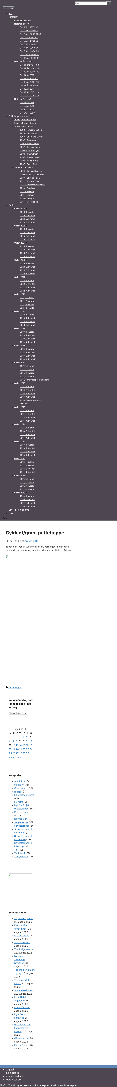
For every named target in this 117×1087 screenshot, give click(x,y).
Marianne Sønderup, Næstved (19, 959)
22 (24, 749)
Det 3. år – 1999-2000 (30, 34)
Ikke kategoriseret (24, 795)
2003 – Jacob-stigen (30, 150)
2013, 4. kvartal (27, 455)
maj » (20, 757)
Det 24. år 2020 (27, 113)
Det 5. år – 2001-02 (29, 41)
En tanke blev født (22, 20)
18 (10, 749)
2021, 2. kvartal (27, 301)
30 (27, 753)
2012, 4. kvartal (27, 472)
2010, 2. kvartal (27, 499)
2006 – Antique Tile (29, 160)
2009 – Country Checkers (32, 174)
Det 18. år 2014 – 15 (29, 89)
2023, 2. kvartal (27, 267)
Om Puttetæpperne (19, 509)
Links (11, 513)
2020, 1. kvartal (27, 314)
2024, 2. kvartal (27, 249)
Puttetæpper (15, 687)
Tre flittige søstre (23, 949)
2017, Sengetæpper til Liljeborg (34, 379)
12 (13, 745)
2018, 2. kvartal (27, 352)
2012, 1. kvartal (27, 462)
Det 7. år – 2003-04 (29, 47)
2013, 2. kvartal (27, 448)
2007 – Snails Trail (28, 164)
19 (13, 749)
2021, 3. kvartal (27, 304)
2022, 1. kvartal (27, 280)
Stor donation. (22, 942)
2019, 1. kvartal (27, 332)
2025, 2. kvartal (27, 232)
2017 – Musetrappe (29, 202)
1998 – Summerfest (29, 133)
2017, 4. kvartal (27, 376)
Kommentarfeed (14, 1076)
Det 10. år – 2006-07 (30, 58)
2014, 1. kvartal (27, 427)
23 (27, 749)
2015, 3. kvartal (27, 417)
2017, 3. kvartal (27, 373)
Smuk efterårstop (23, 990)
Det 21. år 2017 (27, 102)
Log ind (10, 1069)
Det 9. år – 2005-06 (29, 54)
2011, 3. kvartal (27, 486)
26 (13, 753)
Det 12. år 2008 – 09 (29, 68)
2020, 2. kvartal (27, 318)
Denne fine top (22, 1007)
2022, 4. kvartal (27, 291)
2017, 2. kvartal (27, 369)
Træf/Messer (21, 856)
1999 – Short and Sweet (31, 136)
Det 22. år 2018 (27, 106)
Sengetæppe (21, 822)
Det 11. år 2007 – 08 (29, 65)
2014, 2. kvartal (27, 431)
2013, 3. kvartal (27, 451)
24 (31, 749)
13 (17, 745)
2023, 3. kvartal (27, 270)
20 (17, 749)
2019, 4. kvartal (27, 342)
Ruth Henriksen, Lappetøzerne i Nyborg (22, 1028)
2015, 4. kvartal (27, 421)
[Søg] (109, 3)
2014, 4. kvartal (27, 438)
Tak (16, 849)
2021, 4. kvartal (27, 308)
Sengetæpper (21, 825)
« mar (12, 757)
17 (31, 745)
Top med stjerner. (23, 918)
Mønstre (18, 801)
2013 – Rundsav (27, 188)
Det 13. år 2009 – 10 (29, 71)
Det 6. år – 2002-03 (29, 44)
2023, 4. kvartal (27, 273)
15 (24, 745)
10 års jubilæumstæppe (25, 119)
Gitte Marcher (21, 1038)
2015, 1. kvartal (27, 410)
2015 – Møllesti (27, 195)
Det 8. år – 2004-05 (29, 51)
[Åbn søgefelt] (5, 518)
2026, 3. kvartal (27, 219)
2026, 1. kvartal (27, 212)
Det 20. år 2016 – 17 (29, 95)
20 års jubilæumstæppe (25, 123)
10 (31, 741)
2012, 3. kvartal (27, 468)
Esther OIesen (21, 1045)
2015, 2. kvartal (27, 414)
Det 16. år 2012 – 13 (29, 82)
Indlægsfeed (12, 1072)
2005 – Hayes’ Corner (30, 157)
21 (20, 749)
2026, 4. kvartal (27, 222)
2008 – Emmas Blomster (31, 171)
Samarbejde (20, 818)
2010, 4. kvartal (27, 506)
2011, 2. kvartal (27, 482)
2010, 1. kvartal (27, 496)
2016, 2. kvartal (27, 390)
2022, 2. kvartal (27, 284)
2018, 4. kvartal (27, 359)
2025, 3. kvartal (27, 236)
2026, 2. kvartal (27, 215)
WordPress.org (14, 1079)
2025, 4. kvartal (27, 239)
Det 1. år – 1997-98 (29, 27)
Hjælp (17, 791)
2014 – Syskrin (27, 191)
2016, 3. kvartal (27, 393)
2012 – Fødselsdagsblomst (32, 184)
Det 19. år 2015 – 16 (29, 92)
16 (27, 745)
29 (24, 753)
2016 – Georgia (27, 198)
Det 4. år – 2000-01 (29, 37)
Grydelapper (21, 788)
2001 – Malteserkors (29, 143)
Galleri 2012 (19, 458)
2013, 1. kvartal (27, 445)
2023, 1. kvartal (27, 263)
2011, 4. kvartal (27, 489)
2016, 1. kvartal (27, 386)
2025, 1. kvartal (27, 229)
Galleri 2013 (19, 441)
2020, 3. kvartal (27, 321)
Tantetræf (19, 853)
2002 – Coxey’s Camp (30, 147)
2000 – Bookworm (28, 140)
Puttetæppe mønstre (20, 116)
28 (20, 753)
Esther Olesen (21, 935)
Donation (19, 784)
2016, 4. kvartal (27, 397)
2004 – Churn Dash (29, 154)
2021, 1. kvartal (27, 297)
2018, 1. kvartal (27, 349)
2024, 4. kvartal (27, 256)
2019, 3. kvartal (27, 338)
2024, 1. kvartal (27, 246)
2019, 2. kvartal (27, 335)
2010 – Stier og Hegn (30, 178)
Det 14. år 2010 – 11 (29, 75)
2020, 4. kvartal (27, 325)
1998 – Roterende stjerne (32, 130)
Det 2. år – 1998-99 (29, 30)
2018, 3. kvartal (27, 356)
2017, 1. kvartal (27, 366)
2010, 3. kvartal (27, 503)
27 (17, 753)
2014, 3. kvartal (27, 434)
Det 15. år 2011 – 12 (29, 78)
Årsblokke (19, 781)
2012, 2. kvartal (27, 465)
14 (20, 745)
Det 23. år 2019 (27, 109)
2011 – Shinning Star (29, 181)
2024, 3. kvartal (27, 253)
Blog (11, 13)
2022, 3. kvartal (27, 287)
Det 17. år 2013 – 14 (29, 85)
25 (10, 753)
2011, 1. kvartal (27, 479)
